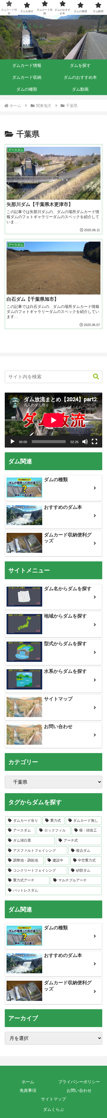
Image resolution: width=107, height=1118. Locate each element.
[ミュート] (85, 442)
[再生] (12, 442)
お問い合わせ (79, 1090)
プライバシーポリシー (79, 1081)
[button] (93, 376)
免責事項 (28, 1090)
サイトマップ (53, 1099)
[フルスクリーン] (94, 442)
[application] (53, 420)
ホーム (28, 1081)
